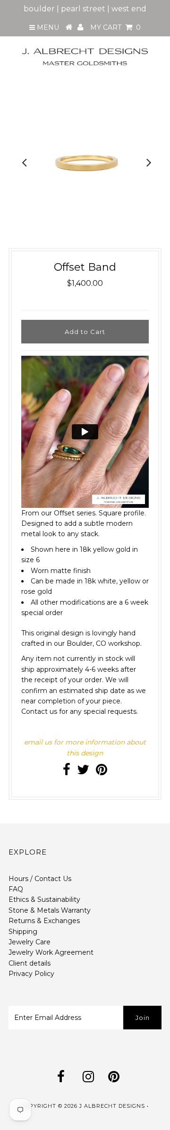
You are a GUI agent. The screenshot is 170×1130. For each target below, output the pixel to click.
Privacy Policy (31, 973)
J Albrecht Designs (112, 1106)
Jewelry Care (29, 942)
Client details (29, 963)
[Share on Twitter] (83, 772)
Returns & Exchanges (44, 920)
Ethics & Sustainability (44, 899)
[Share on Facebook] (66, 772)
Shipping (22, 931)
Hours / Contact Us (39, 878)
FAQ (15, 889)
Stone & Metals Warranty (49, 910)
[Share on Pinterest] (101, 772)
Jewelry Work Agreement (51, 952)
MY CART (115, 27)
